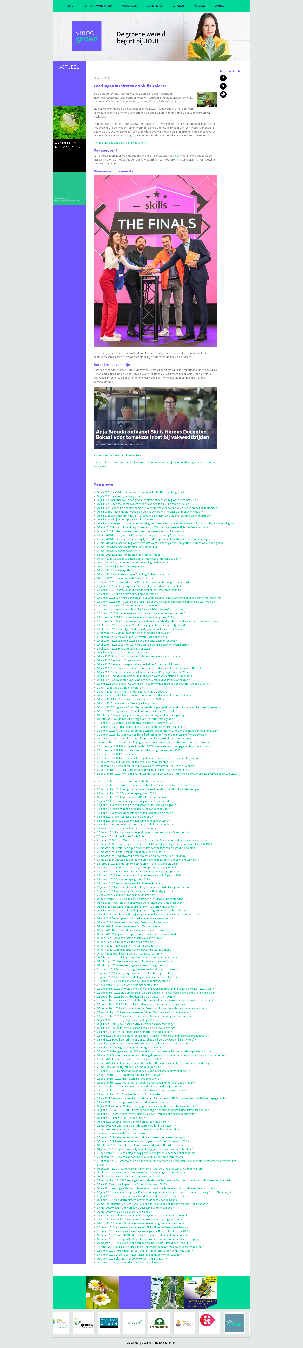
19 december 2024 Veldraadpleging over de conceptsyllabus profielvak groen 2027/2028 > (153, 742)
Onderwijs (129, 5)
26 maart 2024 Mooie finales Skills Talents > (123, 836)
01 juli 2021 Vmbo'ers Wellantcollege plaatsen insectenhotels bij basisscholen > (146, 1106)
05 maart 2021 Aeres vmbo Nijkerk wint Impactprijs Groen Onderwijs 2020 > (143, 1141)
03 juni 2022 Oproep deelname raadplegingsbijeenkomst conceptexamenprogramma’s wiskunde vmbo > (161, 1055)
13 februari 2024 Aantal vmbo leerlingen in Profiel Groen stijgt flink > (139, 863)
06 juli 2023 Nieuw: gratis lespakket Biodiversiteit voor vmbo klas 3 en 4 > (142, 902)
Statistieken (155, 5)
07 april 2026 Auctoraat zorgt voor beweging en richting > (132, 562)
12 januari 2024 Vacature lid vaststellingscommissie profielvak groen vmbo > (144, 887)
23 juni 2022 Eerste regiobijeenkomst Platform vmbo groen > (134, 1032)
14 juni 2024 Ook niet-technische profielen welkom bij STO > (133, 809)
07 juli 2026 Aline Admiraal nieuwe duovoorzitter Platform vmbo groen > (141, 492)
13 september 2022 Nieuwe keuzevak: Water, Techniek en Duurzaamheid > (142, 1012)
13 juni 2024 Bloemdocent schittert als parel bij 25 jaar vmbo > (135, 824)
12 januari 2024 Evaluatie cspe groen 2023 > (123, 879)
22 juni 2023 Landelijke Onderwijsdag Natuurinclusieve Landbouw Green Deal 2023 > (148, 914)
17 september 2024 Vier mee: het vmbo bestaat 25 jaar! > (132, 781)
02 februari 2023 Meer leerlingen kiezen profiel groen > (131, 965)
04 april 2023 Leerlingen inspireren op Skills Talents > (129, 953)
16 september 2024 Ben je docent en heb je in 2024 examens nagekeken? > (143, 785)
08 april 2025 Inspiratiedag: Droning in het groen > (127, 703)
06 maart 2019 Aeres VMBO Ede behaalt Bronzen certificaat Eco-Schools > (142, 1235)
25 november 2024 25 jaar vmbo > (117, 754)
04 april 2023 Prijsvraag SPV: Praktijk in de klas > (126, 946)
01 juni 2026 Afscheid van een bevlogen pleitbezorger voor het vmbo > (140, 531)
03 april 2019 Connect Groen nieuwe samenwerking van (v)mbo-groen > (140, 1223)
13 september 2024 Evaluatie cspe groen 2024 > (126, 793)
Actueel (199, 5)
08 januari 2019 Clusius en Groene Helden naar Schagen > (132, 1258)
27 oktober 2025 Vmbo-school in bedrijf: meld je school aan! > (134, 633)
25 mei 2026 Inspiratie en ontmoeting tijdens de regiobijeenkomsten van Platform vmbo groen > (156, 539)
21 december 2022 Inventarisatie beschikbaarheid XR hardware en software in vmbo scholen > (155, 1000)
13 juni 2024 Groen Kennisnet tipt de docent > (125, 816)
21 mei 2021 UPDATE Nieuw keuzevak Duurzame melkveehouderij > (138, 1129)
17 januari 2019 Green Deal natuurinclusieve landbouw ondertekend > (139, 1254)
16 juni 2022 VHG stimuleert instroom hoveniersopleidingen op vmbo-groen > (144, 1043)
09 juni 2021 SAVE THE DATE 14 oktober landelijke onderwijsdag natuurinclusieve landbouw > (153, 1110)
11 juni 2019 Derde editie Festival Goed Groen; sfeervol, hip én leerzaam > (142, 1196)
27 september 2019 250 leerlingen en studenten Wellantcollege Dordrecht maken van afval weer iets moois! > (164, 1180)
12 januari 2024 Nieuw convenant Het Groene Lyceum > (130, 883)
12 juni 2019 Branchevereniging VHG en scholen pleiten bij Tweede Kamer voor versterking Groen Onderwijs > (164, 1192)
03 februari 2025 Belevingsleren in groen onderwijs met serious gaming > (142, 715)
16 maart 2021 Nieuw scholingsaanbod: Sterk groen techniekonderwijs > (141, 1137)
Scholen (178, 5)
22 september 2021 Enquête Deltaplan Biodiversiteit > (130, 1094)
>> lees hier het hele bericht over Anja (117, 455)
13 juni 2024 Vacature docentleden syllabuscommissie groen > (135, 813)
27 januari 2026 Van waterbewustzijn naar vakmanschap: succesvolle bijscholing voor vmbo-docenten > (160, 597)
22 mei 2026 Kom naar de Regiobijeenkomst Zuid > (128, 547)
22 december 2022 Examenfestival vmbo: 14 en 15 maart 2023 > (136, 996)
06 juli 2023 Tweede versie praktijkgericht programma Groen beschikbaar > (143, 910)
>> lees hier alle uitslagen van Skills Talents (120, 142)
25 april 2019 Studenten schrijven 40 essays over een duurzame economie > (144, 1215)
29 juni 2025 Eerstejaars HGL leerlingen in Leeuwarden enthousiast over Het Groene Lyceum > (154, 684)
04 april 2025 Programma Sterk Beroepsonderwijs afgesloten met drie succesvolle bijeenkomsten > (159, 707)
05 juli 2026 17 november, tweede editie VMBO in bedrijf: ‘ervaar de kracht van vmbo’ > (150, 511)
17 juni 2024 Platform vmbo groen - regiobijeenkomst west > (134, 801)
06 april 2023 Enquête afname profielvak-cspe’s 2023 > (130, 938)
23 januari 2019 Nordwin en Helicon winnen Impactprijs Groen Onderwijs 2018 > (145, 1251)
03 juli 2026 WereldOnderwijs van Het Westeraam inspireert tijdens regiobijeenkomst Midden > (155, 515)
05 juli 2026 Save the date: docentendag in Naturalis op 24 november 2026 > (143, 504)
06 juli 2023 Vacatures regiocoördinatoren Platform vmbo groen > (137, 906)
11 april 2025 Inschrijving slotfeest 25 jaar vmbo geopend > (133, 691)
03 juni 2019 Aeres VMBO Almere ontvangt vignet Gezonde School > (138, 1200)
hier (176, 155)
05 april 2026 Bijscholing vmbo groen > (120, 566)
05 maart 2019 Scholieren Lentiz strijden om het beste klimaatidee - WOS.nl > (144, 1243)
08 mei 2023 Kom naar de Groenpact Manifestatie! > (128, 926)
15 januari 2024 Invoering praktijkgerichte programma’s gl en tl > (136, 867)
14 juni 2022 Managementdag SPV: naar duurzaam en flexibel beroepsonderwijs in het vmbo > (154, 1051)
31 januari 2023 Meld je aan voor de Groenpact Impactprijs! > (134, 981)
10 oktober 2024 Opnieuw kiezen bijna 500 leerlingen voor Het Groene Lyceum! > (146, 766)
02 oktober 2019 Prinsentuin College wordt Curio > (128, 1176)
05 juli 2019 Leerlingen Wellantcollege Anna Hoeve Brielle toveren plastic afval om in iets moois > (156, 1188)
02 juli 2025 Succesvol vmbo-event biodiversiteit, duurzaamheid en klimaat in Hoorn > (149, 668)
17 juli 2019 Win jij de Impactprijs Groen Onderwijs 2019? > (132, 1184)
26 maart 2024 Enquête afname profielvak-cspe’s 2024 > (131, 852)
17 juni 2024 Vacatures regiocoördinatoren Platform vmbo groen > (137, 805)
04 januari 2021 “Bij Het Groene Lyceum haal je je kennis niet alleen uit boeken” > (146, 1149)
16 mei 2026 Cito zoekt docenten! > (118, 551)
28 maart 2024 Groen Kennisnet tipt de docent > (126, 828)
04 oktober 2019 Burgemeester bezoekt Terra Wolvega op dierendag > (141, 1172)
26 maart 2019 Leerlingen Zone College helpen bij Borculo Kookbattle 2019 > (144, 1231)
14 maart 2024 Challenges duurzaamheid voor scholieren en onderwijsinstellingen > (148, 859)
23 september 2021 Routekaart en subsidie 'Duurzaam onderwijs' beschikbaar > (146, 1082)
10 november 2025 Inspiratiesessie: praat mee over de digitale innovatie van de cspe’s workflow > (157, 621)
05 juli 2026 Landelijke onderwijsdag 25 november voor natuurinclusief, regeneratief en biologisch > (158, 508)
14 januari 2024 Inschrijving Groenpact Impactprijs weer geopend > (138, 871)
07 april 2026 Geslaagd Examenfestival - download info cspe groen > (139, 558)
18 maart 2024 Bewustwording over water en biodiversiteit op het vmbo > (142, 856)
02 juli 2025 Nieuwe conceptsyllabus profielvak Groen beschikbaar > (139, 664)
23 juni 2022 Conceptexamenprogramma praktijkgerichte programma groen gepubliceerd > (153, 1035)
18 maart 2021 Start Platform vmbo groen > (123, 1133)
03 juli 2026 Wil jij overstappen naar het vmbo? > (126, 519)
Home (69, 5)
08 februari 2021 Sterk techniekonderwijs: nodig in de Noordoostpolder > (142, 1145)
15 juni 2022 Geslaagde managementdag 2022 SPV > (129, 1047)
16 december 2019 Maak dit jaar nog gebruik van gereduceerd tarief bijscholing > (147, 1153)
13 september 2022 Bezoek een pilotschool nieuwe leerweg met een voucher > (146, 1016)
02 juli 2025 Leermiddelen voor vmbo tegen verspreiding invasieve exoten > (143, 680)
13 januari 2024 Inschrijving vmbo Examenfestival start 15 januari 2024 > (140, 875)
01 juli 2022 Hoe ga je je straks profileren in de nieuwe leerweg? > (137, 1028)
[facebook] (223, 78)
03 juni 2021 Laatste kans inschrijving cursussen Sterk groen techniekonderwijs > (146, 1114)
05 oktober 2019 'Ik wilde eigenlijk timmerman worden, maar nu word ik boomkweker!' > (151, 1168)
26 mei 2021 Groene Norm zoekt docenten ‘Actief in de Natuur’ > (136, 1125)
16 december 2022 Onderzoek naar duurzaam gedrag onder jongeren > (141, 1004)
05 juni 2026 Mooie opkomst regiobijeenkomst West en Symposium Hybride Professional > (152, 527)
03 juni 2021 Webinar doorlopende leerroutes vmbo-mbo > (133, 1121)
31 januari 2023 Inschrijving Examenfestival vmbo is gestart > (134, 973)
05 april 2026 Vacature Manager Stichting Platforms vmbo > (133, 574)
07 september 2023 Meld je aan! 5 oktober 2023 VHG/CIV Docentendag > (141, 899)
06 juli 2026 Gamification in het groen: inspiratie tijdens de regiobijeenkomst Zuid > (147, 500)
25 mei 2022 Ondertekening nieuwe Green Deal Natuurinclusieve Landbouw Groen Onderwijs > (155, 1063)
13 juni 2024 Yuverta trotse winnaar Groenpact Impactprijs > (133, 820)
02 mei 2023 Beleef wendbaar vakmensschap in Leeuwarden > (135, 930)
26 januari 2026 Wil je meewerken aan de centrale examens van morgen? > (142, 613)
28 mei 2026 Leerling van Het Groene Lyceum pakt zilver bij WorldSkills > (141, 535)
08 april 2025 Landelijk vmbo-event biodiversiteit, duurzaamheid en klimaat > (144, 695)
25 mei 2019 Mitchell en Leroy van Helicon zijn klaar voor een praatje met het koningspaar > (153, 1204)
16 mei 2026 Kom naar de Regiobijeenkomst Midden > (130, 554)
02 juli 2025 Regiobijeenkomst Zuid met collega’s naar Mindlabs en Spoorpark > (145, 676)
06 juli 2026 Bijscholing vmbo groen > (119, 496)
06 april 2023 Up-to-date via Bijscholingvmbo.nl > (126, 942)
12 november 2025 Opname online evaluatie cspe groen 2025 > (135, 617)
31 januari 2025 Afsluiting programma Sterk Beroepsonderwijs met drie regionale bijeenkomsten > (157, 730)
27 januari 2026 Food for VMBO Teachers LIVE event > (129, 605)
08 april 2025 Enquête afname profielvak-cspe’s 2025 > (130, 699)
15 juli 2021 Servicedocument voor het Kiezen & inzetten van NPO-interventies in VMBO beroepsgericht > (161, 1098)
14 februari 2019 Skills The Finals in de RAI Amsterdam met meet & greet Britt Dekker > (150, 1247)
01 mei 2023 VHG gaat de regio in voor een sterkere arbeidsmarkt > (138, 934)
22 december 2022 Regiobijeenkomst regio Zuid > (128, 985)
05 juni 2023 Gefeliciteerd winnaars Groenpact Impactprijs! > (134, 922)
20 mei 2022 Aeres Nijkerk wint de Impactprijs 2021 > (129, 1067)
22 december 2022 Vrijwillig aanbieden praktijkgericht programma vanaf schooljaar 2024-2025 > (155, 989)
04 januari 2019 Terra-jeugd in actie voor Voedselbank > (131, 1262)
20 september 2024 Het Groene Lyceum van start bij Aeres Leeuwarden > (142, 770)
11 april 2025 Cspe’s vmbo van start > (120, 687)
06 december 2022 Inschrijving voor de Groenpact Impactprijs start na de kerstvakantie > (152, 1008)
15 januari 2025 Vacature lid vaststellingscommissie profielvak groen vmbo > (144, 738)
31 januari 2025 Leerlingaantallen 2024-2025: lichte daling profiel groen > (141, 727)
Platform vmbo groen (98, 5)
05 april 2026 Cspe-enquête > (115, 570)
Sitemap (146, 1343)
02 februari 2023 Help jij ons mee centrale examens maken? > (134, 961)
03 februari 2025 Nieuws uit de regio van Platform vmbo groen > (136, 719)
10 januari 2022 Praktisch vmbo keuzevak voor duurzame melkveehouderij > (143, 1071)
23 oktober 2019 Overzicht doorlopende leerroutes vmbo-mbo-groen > (141, 1157)
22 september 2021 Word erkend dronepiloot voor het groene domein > (141, 1090)
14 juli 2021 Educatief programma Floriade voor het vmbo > (133, 1102)
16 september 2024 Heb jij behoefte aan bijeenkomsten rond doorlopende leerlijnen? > (150, 789)
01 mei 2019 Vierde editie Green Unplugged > (125, 1211)
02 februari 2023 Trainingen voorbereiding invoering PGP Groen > (137, 957)
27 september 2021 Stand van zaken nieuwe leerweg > (130, 1075)
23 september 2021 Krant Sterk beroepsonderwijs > (129, 1078)
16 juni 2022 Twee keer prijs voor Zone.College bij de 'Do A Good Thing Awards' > (146, 1039)
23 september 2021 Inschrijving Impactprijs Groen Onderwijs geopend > (141, 1086)
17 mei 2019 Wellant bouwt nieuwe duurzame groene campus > (135, 1207)
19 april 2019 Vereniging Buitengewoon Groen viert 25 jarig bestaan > (139, 1219)
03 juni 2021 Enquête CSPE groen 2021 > (121, 1118)
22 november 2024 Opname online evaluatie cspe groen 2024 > (135, 762)
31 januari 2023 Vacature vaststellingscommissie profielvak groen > (138, 977)
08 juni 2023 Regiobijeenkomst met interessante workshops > (135, 918)
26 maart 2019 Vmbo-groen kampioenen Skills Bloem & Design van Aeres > (142, 1227)
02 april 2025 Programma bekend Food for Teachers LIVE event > (136, 711)
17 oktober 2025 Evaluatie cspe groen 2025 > (124, 648)
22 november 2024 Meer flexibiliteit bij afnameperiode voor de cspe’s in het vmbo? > (149, 758)
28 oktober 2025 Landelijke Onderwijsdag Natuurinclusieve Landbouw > (140, 629)
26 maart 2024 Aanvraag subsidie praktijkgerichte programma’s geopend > (143, 832)
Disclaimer (133, 1343)
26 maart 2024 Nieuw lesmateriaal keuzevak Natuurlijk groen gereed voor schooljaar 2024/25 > (155, 844)
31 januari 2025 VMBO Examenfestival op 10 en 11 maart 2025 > (135, 723)
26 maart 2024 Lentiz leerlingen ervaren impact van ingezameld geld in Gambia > (146, 848)
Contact (220, 5)
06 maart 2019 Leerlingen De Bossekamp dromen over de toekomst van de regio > (148, 1239)
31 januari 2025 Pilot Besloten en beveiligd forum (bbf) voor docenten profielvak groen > (151, 734)
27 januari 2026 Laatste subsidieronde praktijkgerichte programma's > (140, 590)
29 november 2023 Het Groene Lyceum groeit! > (126, 895)
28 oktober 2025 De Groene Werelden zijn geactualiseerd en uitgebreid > (142, 625)
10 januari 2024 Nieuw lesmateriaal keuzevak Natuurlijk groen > (135, 891)
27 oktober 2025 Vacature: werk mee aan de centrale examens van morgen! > (144, 644)
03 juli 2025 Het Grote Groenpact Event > (122, 652)
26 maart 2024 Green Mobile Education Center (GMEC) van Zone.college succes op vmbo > (152, 840)
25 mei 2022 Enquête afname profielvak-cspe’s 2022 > (130, 1059)
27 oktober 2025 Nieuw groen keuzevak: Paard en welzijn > (133, 637)
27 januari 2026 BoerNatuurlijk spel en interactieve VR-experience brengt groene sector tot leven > (157, 601)
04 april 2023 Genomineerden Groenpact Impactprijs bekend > (135, 949)
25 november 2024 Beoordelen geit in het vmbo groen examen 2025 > (140, 750)
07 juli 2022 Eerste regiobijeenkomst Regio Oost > (128, 1020)
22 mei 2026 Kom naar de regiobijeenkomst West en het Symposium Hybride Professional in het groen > (161, 543)
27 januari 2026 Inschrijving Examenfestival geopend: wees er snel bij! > (140, 586)
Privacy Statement (165, 1343)
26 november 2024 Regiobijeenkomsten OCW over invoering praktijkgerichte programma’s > (154, 746)
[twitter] (223, 86)
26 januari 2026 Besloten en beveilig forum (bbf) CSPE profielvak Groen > (142, 609)
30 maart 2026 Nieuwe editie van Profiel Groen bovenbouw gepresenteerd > (144, 582)
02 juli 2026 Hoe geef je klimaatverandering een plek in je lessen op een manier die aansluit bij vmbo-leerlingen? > (166, 523)
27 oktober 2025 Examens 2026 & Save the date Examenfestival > (137, 641)
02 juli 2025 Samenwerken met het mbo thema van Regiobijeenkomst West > (144, 672)
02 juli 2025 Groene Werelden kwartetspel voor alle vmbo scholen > (138, 656)
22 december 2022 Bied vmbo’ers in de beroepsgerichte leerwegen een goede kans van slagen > (157, 992)
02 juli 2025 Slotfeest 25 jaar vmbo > (119, 660)
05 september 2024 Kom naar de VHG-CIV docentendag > (132, 797)
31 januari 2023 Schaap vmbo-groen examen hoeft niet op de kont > (138, 969)
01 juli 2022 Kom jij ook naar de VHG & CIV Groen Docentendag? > (136, 1024)
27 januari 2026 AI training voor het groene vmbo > (128, 594)
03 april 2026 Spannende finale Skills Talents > (125, 578)
